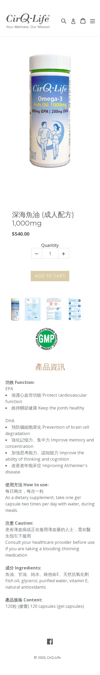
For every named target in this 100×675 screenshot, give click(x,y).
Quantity (50, 245)
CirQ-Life (54, 657)
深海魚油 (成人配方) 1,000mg (43, 219)
